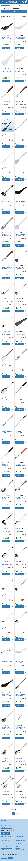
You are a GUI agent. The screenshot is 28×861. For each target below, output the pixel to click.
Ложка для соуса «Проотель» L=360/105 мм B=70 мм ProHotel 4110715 (20, 564)
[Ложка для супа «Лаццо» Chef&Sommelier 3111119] (7, 486)
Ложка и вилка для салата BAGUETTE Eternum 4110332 (19, 794)
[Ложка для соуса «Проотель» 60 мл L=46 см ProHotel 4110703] (7, 617)
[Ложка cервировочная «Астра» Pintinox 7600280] (7, 387)
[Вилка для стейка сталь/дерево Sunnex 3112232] (21, 453)
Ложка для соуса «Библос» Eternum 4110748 (6, 203)
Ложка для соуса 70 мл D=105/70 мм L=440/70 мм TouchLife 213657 (20, 301)
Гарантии (18, 841)
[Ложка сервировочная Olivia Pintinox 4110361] (21, 683)
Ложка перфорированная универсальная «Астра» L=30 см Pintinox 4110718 (20, 532)
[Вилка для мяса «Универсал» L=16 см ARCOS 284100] (7, 453)
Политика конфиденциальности (21, 848)
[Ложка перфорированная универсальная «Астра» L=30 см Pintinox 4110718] (21, 519)
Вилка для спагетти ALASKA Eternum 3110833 (20, 136)
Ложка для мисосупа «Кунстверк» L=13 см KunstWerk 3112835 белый (6, 71)
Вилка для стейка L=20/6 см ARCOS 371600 (20, 103)
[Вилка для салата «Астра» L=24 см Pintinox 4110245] (21, 617)
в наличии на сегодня (6, 45)
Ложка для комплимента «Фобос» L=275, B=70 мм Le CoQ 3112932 (20, 334)
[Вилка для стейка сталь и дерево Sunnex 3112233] (7, 256)
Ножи (2, 843)
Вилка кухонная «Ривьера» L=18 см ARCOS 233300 (19, 400)
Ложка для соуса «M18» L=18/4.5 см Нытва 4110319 (7, 531)
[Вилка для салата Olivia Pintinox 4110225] (7, 749)
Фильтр (14, 11)
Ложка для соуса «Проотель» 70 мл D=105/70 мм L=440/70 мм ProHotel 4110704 (20, 597)
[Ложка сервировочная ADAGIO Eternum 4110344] (21, 223)
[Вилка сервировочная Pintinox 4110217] (21, 716)
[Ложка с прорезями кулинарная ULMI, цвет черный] (7, 125)
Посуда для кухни (5, 840)
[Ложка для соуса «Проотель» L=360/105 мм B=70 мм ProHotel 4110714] (7, 585)
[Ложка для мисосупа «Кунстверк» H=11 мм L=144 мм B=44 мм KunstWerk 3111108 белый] (21, 59)
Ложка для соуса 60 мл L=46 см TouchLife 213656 (7, 334)
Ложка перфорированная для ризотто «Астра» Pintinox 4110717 (7, 564)
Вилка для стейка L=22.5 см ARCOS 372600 (7, 103)
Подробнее (4, 858)
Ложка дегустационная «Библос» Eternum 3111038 (20, 170)
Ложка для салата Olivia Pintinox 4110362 (7, 728)
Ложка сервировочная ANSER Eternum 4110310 (20, 760)
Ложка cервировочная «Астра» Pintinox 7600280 (7, 400)
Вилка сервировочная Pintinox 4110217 (20, 728)
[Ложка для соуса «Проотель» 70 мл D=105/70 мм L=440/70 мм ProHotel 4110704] (21, 585)
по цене (10, 15)
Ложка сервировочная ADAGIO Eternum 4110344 (20, 235)
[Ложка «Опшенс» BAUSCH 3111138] (21, 650)
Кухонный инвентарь (6, 841)
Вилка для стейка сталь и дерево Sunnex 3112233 (7, 268)
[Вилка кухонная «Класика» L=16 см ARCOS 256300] (21, 420)
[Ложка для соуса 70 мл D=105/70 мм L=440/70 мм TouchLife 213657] (21, 289)
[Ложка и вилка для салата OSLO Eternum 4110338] (7, 782)
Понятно (10, 858)
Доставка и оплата (20, 840)
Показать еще (14, 809)
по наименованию (22, 15)
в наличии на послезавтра (6, 275)
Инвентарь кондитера (6, 848)
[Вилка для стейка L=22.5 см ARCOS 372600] (7, 92)
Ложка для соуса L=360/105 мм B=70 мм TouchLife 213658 (7, 301)
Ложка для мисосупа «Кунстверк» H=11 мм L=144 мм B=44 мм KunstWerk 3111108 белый (20, 71)
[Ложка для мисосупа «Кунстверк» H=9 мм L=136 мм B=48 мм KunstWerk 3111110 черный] (7, 26)
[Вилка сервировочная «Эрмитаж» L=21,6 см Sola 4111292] (7, 157)
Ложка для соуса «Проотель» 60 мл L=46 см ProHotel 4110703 (7, 630)
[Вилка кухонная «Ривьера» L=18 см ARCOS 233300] (21, 387)
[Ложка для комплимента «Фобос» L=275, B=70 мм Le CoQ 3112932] (21, 322)
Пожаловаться (6, 833)
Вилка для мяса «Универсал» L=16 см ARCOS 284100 (6, 466)
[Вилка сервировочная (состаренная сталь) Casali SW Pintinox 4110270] (21, 355)
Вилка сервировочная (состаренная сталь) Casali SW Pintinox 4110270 (20, 367)
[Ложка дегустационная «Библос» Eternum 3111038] (21, 157)
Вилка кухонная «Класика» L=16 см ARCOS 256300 (19, 433)
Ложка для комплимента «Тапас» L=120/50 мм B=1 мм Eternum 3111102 (7, 236)
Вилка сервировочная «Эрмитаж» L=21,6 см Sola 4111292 (7, 170)
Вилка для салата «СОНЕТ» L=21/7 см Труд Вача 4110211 (20, 498)
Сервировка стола (5, 845)
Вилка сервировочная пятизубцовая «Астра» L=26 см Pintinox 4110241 (7, 663)
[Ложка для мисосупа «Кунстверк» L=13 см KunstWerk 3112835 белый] (7, 59)
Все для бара (4, 846)
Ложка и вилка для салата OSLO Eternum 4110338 (6, 794)
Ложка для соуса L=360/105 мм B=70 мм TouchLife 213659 (20, 268)
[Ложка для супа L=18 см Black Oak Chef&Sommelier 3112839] (7, 355)
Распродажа (19, 845)
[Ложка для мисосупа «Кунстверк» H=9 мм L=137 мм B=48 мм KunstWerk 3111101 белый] (21, 26)
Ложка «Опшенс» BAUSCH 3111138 (19, 662)
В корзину (6, 48)
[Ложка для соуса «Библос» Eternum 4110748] (7, 190)
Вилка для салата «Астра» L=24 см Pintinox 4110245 (19, 630)
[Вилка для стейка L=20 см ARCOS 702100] (7, 420)
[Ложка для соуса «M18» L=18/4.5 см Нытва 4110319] (7, 519)
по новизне (15, 15)
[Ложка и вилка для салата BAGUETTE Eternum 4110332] (21, 782)
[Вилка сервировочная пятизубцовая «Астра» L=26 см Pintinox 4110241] (7, 650)
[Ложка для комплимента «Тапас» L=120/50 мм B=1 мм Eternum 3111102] (7, 223)
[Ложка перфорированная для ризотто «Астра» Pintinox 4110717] (7, 552)
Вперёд (17, 813)
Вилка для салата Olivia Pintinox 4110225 (7, 760)
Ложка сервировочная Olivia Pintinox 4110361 (20, 695)
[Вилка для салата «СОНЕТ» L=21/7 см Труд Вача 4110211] (21, 486)
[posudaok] (12, 2)
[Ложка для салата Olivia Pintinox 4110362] (7, 716)
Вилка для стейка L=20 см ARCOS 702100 (7, 432)
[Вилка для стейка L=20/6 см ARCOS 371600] (21, 92)
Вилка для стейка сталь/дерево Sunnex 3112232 (20, 466)
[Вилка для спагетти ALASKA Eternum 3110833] (21, 125)
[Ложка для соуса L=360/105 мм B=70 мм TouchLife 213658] (7, 289)
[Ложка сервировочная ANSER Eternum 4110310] (21, 749)
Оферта (17, 846)
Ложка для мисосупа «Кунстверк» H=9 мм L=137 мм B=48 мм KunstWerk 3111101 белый (20, 39)
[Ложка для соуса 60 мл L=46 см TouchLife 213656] (7, 322)
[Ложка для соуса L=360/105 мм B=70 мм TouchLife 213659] (21, 256)
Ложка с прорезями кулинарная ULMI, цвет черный (7, 137)
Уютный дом (4, 849)
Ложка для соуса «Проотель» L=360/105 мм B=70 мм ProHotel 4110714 (7, 597)
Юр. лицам (18, 843)
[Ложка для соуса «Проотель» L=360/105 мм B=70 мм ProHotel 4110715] (21, 552)
